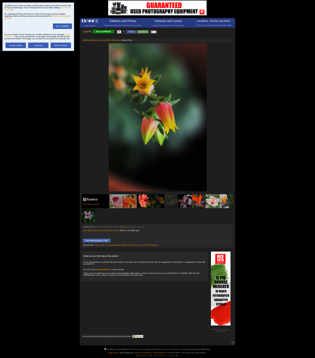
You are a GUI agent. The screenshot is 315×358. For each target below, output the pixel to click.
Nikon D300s (87, 231)
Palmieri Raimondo (151, 245)
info (224, 331)
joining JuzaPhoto (102, 269)
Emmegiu (124, 245)
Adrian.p (123, 227)
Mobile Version (114, 353)
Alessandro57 (100, 245)
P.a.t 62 (141, 245)
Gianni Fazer (132, 245)
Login (86, 31)
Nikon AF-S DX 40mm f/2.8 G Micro (106, 231)
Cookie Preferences (159, 353)
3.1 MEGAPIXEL (159, 187)
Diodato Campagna (113, 245)
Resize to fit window (159, 48)
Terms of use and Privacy (143, 353)
